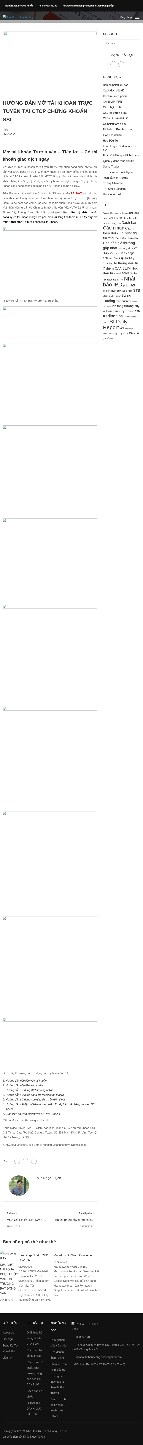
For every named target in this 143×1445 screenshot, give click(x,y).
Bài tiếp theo (86, 1213)
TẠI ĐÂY (76, 193)
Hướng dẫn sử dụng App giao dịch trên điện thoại (35, 1099)
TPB (137, 311)
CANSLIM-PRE (112, 101)
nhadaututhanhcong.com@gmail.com (82, 5)
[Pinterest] (34, 1161)
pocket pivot (109, 290)
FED (105, 258)
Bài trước (12, 1213)
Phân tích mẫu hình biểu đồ (59, 1366)
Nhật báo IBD (119, 281)
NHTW (120, 280)
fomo (111, 258)
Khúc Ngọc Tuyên (48, 1178)
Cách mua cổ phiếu (115, 96)
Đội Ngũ (8, 1339)
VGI (122, 328)
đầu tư (110, 338)
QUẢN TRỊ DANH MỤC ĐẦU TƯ (34, 1408)
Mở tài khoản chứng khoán (19, 5)
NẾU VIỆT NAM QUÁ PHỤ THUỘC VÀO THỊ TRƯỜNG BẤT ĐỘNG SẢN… (9, 1279)
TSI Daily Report (115, 324)
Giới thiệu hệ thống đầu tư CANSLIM (34, 1338)
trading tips (113, 316)
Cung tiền (115, 223)
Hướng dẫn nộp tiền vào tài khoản (26, 1080)
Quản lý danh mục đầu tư (118, 161)
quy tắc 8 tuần (124, 290)
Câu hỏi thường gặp (115, 112)
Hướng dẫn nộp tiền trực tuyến (24, 1085)
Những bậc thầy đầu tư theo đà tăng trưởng (57, 1384)
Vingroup (129, 328)
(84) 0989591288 (48, 5)
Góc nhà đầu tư (112, 135)
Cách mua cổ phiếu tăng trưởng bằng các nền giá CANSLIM (35, 1373)
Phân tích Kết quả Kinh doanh (121, 155)
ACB (106, 212)
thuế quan (122, 301)
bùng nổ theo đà (121, 213)
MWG (125, 273)
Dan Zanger (127, 253)
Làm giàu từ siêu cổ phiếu (58, 1342)
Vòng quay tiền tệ (120, 333)
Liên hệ (7, 1357)
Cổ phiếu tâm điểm (114, 123)
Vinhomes (107, 333)
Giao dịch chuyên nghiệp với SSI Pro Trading (33, 1113)
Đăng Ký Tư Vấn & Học (10, 1348)
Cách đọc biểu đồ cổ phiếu (35, 1353)
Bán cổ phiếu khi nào (115, 84)
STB (136, 290)
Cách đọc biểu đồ (113, 90)
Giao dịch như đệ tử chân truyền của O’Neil (59, 1408)
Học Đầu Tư (110, 140)
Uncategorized (112, 194)
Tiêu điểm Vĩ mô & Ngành (118, 172)
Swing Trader (111, 166)
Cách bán (129, 223)
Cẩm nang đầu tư (126, 248)
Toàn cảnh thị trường (115, 177)
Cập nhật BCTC (112, 107)
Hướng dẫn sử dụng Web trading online (29, 1090)
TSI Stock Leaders (114, 188)
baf (111, 212)
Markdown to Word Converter (73, 1255)
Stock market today (112, 296)
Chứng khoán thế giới (116, 118)
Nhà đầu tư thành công (57, 1354)
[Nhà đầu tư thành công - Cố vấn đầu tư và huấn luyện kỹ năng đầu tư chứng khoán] (19, 17)
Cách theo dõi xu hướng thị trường (120, 233)
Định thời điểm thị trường (118, 129)
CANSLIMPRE (115, 218)
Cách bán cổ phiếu (34, 1393)
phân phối (129, 285)
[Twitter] (25, 1161)
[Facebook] (17, 1161)
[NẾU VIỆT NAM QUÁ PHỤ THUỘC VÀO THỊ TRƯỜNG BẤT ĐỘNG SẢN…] (9, 1255)
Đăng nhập (108, 5)
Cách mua (113, 227)
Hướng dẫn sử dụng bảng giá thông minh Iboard (35, 1094)
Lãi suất (117, 274)
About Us (8, 1332)
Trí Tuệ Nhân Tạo (113, 183)
